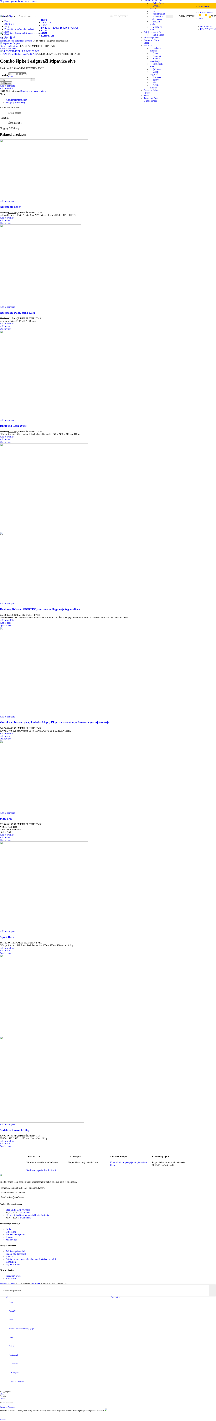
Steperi (147, 93)
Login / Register (17, 1381)
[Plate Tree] (38, 810)
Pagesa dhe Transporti (16, 1254)
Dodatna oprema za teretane (33, 91)
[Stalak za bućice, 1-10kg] (38, 1035)
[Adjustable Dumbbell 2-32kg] (40, 304)
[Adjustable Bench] (44, 198)
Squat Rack (7, 936)
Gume (155, 53)
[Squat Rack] (44, 928)
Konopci (157, 56)
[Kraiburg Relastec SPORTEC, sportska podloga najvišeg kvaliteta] (44, 530)
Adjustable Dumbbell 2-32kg (17, 312)
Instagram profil (13, 1276)
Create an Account (7, 1407)
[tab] (16, 100)
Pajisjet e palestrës (152, 32)
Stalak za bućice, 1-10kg (14, 1129)
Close (2, 1394)
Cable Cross (158, 3)
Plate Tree (6, 818)
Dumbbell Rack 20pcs (13, 425)
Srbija (8, 1229)
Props (146, 43)
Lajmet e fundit (13, 1264)
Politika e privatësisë (15, 1251)
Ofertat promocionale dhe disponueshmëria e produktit (31, 1259)
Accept (3, 1420)
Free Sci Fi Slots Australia (18, 1209)
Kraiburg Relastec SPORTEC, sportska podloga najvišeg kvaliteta (40, 609)
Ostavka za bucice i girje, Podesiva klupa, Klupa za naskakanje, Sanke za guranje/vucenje (54, 722)
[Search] (169, 16)
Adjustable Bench (10, 206)
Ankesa (9, 1256)
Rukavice (157, 69)
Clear (10, 76)
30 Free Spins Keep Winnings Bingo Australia (27, 1215)
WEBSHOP (206, 26)
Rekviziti (148, 45)
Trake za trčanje (151, 98)
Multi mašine (159, 13)
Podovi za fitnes (151, 40)
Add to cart (6, 83)
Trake (146, 95)
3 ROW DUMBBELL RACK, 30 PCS (18, 54)
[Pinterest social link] (175, 5)
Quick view (5, 223)
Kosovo (9, 1237)
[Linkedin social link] (181, 5)
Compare (15, 1372)
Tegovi (156, 79)
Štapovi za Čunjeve (9, 46)
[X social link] (170, 5)
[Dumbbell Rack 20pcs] (44, 417)
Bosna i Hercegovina (15, 1234)
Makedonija (11, 1239)
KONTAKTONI (208, 29)
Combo (4, 75)
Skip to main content (27, 1)
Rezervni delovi (151, 90)
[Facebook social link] (8, 94)
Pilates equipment (152, 37)
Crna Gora (11, 1231)
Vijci (155, 82)
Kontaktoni (11, 1262)
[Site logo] (7, 16)
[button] (5, 220)
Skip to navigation (8, 1)
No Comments (24, 1212)
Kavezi (156, 11)
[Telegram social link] (186, 5)
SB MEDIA (36, 1284)
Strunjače (157, 77)
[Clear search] (207, 1290)
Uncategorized (150, 101)
